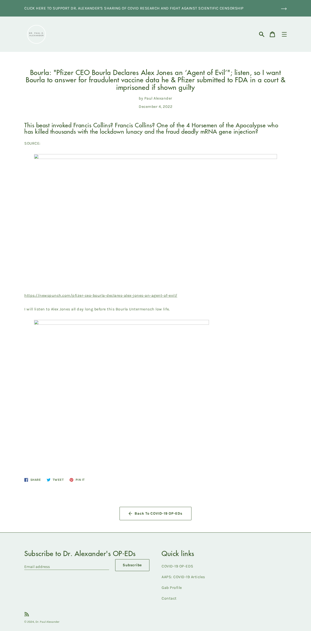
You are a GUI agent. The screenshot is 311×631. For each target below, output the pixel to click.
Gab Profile (172, 587)
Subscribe (132, 565)
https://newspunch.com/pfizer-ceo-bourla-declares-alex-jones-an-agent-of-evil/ (100, 295)
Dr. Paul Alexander (47, 621)
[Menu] (284, 34)
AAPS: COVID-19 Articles (183, 577)
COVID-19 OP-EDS (177, 566)
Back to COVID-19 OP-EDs (158, 513)
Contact (169, 598)
